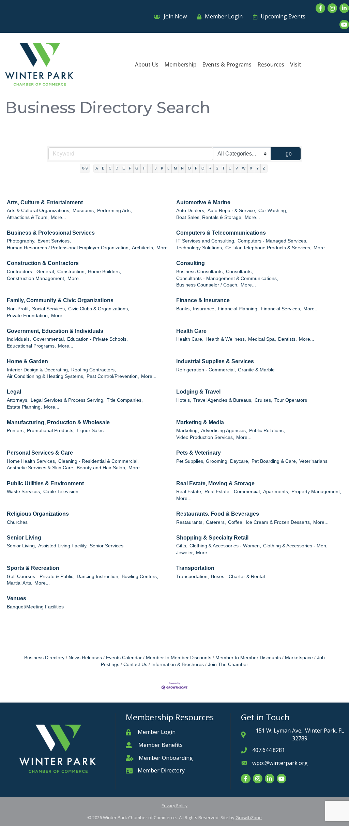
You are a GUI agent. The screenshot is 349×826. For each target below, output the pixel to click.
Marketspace (299, 657)
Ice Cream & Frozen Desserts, (278, 522)
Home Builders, (104, 271)
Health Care (191, 331)
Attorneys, (18, 400)
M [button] (175, 168)
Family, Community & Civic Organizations (60, 300)
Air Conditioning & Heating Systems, (46, 376)
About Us (146, 64)
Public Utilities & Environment (45, 483)
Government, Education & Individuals (55, 331)
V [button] (237, 168)
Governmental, (49, 339)
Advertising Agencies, (224, 430)
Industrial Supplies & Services (215, 361)
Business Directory (44, 657)
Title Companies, (125, 400)
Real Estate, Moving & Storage (215, 483)
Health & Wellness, (226, 339)
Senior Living (24, 538)
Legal (14, 392)
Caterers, (216, 522)
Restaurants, (190, 522)
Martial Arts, (19, 583)
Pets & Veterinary (198, 453)
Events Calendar (124, 657)
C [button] (110, 168)
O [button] (189, 168)
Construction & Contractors (43, 263)
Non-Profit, (18, 308)
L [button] (168, 168)
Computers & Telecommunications (221, 233)
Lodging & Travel (198, 392)
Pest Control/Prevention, (113, 376)
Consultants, (239, 271)
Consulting (190, 263)
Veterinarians (313, 461)
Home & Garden (27, 361)
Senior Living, (21, 545)
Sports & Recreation (33, 568)
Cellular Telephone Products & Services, (268, 247)
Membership (180, 64)
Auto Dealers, (191, 210)
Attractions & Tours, (28, 217)
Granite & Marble (256, 369)
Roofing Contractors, (93, 369)
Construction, (71, 271)
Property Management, (316, 491)
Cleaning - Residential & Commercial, (98, 461)
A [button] (96, 168)
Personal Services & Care (40, 453)
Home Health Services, (31, 461)
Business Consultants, (200, 271)
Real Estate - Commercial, (232, 491)
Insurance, (204, 308)
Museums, (84, 210)
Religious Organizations (38, 514)
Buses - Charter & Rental (238, 576)
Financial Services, (281, 308)
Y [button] (257, 168)
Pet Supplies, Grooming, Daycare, (212, 461)
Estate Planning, (24, 407)
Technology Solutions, (199, 247)
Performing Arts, (114, 210)
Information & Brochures (177, 664)
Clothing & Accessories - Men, (295, 545)
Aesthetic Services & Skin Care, (41, 467)
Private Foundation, (28, 315)
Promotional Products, (51, 430)
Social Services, (49, 308)
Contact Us (135, 664)
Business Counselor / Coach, (207, 284)
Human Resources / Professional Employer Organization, (68, 247)
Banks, (183, 308)
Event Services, (54, 241)
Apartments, (276, 491)
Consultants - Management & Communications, (227, 278)
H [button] (144, 168)
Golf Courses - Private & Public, (41, 576)
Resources (270, 64)
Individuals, (19, 339)
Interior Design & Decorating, (38, 369)
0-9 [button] (85, 168)
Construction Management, (36, 278)
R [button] (210, 168)
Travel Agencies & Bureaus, (223, 400)
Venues (16, 598)
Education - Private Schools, (97, 339)
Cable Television (60, 491)
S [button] (217, 168)
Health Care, (189, 339)
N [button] (182, 168)
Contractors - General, (31, 271)
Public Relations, (267, 430)
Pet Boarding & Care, (274, 461)
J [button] (156, 168)
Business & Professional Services (51, 233)
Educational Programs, (31, 346)
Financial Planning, (238, 308)
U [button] (230, 168)
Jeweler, (185, 552)
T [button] (223, 168)
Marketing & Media (200, 422)
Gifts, (181, 545)
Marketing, (187, 430)
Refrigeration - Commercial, (206, 369)
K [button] (162, 168)
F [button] (130, 168)
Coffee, (236, 522)
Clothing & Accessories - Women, (225, 545)
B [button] (103, 168)
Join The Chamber (228, 664)
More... (58, 217)
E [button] (123, 168)
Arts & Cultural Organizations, (39, 210)
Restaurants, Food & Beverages (217, 514)
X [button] (251, 168)
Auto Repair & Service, (232, 210)
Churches (17, 522)
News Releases (85, 657)
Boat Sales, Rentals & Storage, (209, 217)
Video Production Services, (205, 437)
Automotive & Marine (203, 202)
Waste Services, (24, 491)
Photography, (21, 241)
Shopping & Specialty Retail (212, 538)
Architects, (143, 247)
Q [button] (202, 168)
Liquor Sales (90, 430)
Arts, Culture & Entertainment (45, 202)
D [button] (117, 168)
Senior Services (106, 545)
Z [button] (264, 168)
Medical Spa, (262, 339)
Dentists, (287, 339)
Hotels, (183, 400)
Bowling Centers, (140, 576)
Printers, (16, 430)
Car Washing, (272, 210)
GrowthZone (249, 817)
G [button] (136, 168)
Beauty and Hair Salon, (101, 467)
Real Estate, (189, 491)
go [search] (289, 154)
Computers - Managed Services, (272, 241)
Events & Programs (227, 64)
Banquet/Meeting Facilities (35, 606)
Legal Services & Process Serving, (68, 400)
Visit (295, 64)
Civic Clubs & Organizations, (98, 308)
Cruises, (263, 400)
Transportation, (192, 576)
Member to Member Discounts (178, 657)
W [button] (243, 168)
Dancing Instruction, (98, 576)
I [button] (150, 168)
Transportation (195, 568)
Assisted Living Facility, (63, 545)
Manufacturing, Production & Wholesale (58, 422)
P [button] (196, 168)
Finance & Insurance (203, 300)
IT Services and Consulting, (206, 241)
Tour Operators (290, 400)
